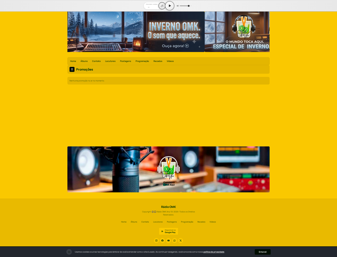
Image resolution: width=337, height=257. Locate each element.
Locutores (110, 61)
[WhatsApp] (174, 240)
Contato (96, 61)
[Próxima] (265, 31)
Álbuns (84, 61)
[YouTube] (168, 240)
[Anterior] (71, 31)
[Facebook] (162, 240)
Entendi (263, 251)
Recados (157, 61)
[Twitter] (180, 240)
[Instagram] (156, 240)
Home (73, 61)
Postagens (125, 61)
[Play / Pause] (169, 5)
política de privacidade (214, 252)
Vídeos (170, 61)
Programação (142, 61)
